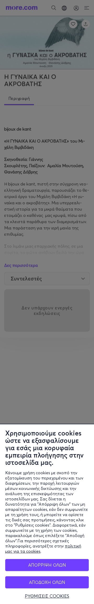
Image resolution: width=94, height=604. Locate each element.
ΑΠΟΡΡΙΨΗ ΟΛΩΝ (47, 565)
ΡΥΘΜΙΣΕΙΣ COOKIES (47, 596)
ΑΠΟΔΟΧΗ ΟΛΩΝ (47, 582)
